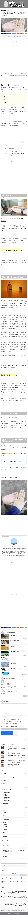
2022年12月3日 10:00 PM (5, 684)
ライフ (14, 815)
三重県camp (15, 792)
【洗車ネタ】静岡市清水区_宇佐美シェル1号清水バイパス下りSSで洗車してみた (17, 757)
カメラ (14, 780)
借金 (15, 812)
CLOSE (22, 142)
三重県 (15, 824)
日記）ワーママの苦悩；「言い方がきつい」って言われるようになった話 (14, 845)
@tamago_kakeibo (20, 75)
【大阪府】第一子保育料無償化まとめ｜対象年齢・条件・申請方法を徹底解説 (14, 851)
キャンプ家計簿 (15, 790)
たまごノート (4, 10)
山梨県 (15, 826)
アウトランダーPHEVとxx (14, 777)
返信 (25, 695)
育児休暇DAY (14, 836)
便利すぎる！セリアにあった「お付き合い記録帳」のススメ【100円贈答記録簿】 (17, 748)
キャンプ (14, 787)
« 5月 (2, 883)
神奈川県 (15, 828)
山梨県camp (15, 795)
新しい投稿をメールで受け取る (10, 726)
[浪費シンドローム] (14, 7)
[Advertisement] (14, 56)
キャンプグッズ (15, 789)
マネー (14, 810)
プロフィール (14, 807)
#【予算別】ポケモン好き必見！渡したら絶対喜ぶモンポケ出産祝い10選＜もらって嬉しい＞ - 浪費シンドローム (15, 898)
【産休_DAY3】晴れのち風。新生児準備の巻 (12, 896)
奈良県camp (15, 794)
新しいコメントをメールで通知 (10, 723)
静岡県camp (15, 800)
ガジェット (14, 783)
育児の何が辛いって (7, 856)
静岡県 (15, 829)
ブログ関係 (14, 803)
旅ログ (14, 822)
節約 (14, 832)
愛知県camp (15, 797)
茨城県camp (15, 798)
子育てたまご (14, 819)
